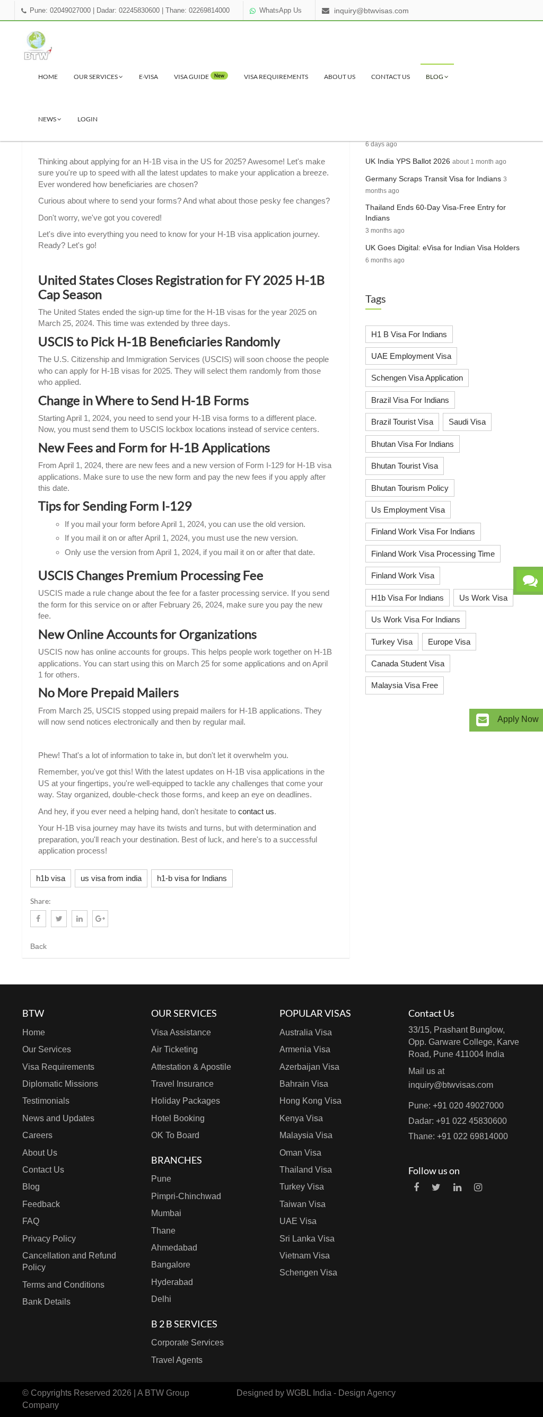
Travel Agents (177, 1360)
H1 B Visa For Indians (409, 334)
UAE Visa (298, 1221)
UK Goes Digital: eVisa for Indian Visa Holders (442, 247)
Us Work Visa (483, 597)
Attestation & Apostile (191, 1066)
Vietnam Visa (304, 1255)
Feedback (41, 1204)
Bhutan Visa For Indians (412, 443)
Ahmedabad (174, 1247)
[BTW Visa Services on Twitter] (436, 1187)
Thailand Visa (305, 1169)
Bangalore (170, 1264)
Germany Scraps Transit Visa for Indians (433, 178)
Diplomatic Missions (60, 1083)
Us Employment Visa (408, 509)
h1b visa (50, 878)
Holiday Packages (185, 1100)
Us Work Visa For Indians (415, 619)
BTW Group (167, 1392)
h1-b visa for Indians (192, 878)
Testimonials (45, 1100)
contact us (256, 811)
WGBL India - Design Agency (341, 1392)
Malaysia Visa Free (404, 685)
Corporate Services (187, 1342)
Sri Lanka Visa (307, 1238)
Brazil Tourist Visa (402, 421)
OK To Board (175, 1135)
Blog (435, 77)
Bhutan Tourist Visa (404, 465)
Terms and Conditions (63, 1284)
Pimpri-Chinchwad (186, 1196)
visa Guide (199, 77)
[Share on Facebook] (38, 918)
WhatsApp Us (280, 10)
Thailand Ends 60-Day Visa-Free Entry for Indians (435, 212)
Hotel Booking (178, 1118)
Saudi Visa (467, 421)
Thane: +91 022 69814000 (458, 1136)
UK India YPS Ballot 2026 (407, 161)
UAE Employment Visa (411, 355)
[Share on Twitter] (59, 918)
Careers (37, 1135)
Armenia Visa (304, 1049)
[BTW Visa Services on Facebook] (416, 1187)
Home (48, 77)
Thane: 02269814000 (197, 10)
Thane (163, 1230)
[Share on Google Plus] (100, 918)
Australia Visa (305, 1032)
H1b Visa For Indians (407, 597)
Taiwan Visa (302, 1204)
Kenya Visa (301, 1118)
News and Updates (58, 1118)
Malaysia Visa (305, 1135)
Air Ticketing (174, 1049)
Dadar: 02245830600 (128, 10)
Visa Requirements (276, 77)
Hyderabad (172, 1282)
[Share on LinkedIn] (79, 918)
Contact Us (390, 77)
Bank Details (46, 1301)
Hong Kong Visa (310, 1100)
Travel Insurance (182, 1083)
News (47, 119)
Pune (161, 1178)
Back (38, 946)
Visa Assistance (181, 1032)
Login (87, 119)
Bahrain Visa (303, 1083)
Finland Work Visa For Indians (423, 531)
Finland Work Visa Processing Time (433, 553)
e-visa (148, 77)
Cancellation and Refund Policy (69, 1261)
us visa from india (111, 878)
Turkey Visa (392, 641)
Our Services (96, 77)
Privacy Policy (49, 1238)
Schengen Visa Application (417, 377)
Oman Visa (300, 1152)
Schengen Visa (308, 1272)
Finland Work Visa (402, 575)
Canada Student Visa (407, 663)
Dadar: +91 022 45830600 (457, 1120)
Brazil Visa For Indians (410, 399)
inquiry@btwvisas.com (371, 10)
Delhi (161, 1299)
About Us (339, 77)
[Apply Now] (482, 720)
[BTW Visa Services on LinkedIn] (457, 1187)
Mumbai (166, 1213)
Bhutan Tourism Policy (410, 487)
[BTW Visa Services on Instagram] (478, 1187)
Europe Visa (449, 641)
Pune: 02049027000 (60, 10)
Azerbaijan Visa (309, 1066)
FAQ (30, 1221)
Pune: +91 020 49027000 (456, 1105)
